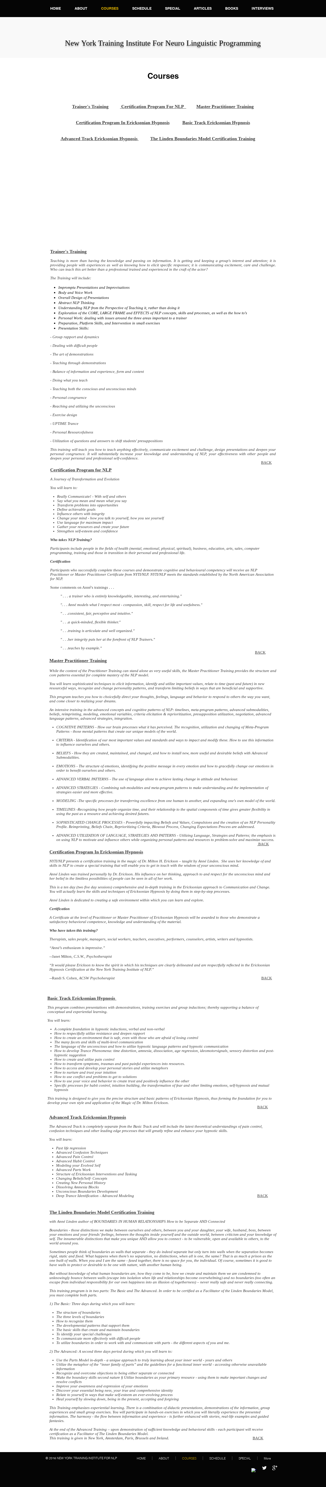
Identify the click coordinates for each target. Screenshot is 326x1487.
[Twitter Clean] (264, 1467)
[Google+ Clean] (274, 1467)
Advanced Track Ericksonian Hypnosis (100, 138)
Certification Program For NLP (153, 106)
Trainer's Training (90, 106)
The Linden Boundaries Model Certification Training (202, 138)
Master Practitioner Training (225, 106)
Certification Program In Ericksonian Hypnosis (123, 122)
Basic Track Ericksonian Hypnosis (216, 122)
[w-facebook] (253, 1470)
